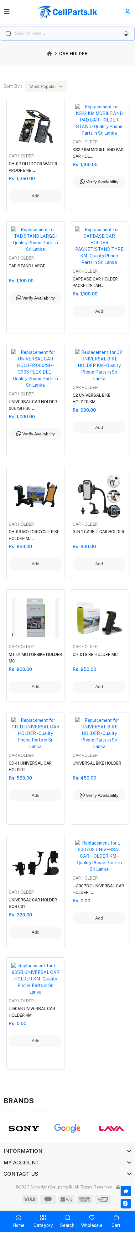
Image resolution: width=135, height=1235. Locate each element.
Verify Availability (101, 181)
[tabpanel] (23, 1128)
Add (35, 195)
